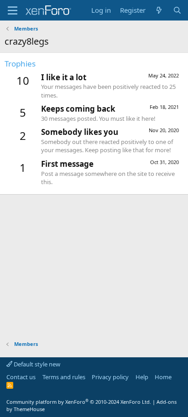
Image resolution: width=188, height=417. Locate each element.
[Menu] (12, 10)
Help (142, 377)
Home (163, 377)
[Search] (177, 10)
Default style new (36, 364)
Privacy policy (110, 377)
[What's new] (159, 10)
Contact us (21, 377)
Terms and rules (63, 377)
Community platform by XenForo (78, 401)
